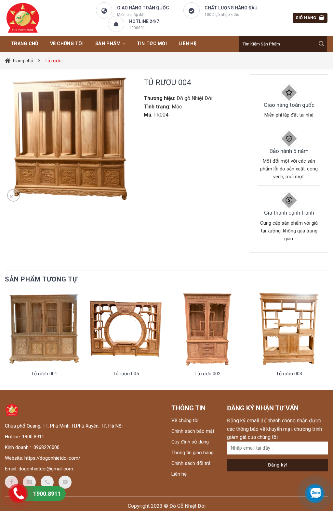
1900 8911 (33, 437)
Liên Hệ (187, 43)
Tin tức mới (152, 43)
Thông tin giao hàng (192, 452)
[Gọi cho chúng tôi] (47, 482)
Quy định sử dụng (190, 442)
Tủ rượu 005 (126, 374)
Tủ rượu (53, 61)
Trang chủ (22, 61)
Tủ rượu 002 (207, 374)
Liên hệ (179, 474)
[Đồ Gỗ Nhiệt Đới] (37, 18)
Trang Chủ (24, 43)
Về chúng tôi (67, 43)
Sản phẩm (108, 43)
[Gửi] (321, 43)
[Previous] (7, 340)
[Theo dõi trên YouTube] (65, 482)
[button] (310, 18)
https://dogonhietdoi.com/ (52, 458)
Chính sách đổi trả (190, 463)
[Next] (326, 340)
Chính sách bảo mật (192, 431)
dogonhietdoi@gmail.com (46, 469)
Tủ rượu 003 (289, 374)
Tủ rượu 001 (44, 374)
